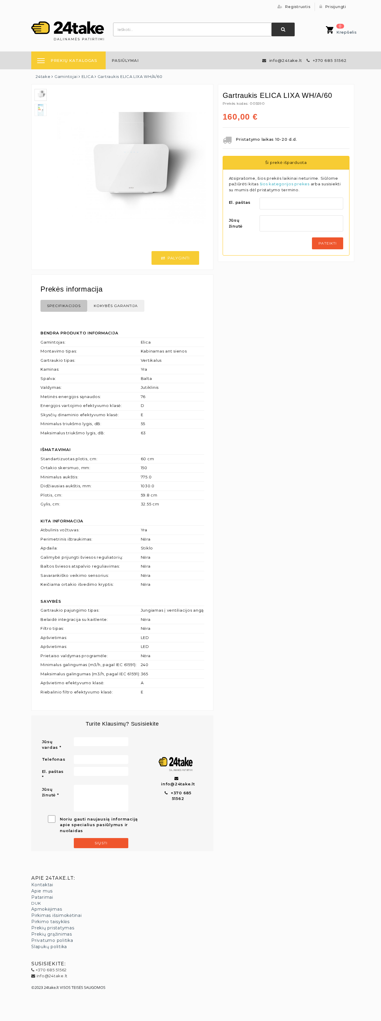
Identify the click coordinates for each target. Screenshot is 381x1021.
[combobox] (192, 29)
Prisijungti (335, 6)
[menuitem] (125, 60)
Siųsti (101, 843)
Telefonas (53, 759)
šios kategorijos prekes (285, 183)
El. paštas (240, 202)
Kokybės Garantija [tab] (116, 305)
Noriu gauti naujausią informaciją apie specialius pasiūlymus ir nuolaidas (99, 825)
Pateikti (327, 243)
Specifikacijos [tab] (64, 305)
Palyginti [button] (179, 258)
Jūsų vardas (50, 744)
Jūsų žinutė (236, 223)
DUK (36, 903)
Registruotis (297, 6)
